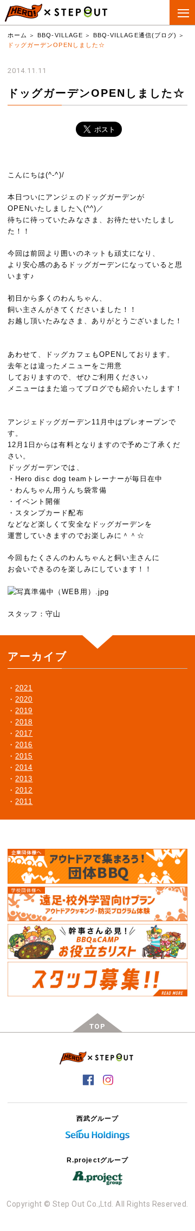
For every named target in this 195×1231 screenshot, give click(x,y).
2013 (23, 779)
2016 (23, 745)
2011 (23, 801)
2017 (23, 733)
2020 (23, 699)
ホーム (17, 35)
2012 (23, 790)
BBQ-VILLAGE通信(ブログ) (135, 35)
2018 (23, 722)
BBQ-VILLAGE (60, 35)
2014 (23, 767)
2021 (23, 688)
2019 (23, 711)
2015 (23, 756)
